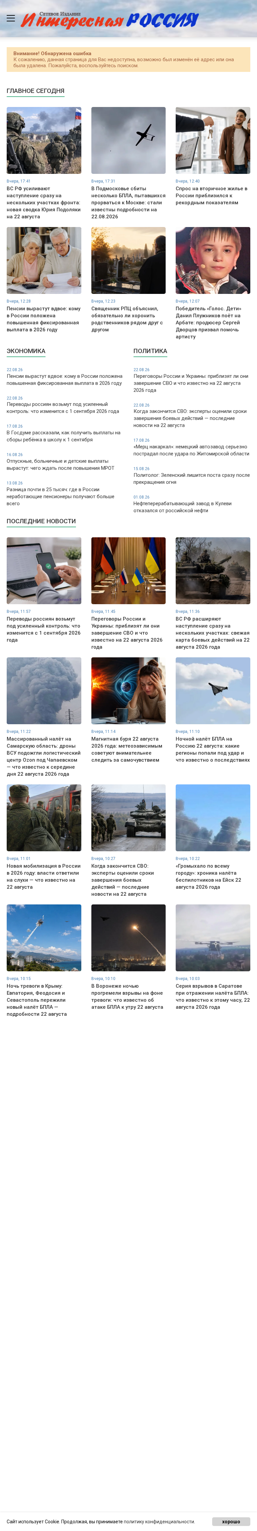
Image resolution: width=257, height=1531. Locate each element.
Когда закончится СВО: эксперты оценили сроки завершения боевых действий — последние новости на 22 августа (190, 416)
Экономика (26, 351)
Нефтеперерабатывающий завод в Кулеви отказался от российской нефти (183, 504)
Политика (150, 351)
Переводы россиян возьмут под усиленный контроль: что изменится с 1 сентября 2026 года (63, 405)
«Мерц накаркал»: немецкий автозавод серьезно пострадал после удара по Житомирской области (191, 447)
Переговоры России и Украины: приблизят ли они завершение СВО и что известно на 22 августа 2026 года (191, 380)
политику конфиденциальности (159, 1521)
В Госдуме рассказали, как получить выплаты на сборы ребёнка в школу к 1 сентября (63, 433)
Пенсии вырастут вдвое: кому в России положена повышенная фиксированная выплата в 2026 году (64, 376)
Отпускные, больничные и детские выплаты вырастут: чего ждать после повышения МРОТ (60, 461)
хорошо (231, 1521)
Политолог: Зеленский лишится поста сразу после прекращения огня (192, 475)
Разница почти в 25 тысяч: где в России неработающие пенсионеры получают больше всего (60, 494)
